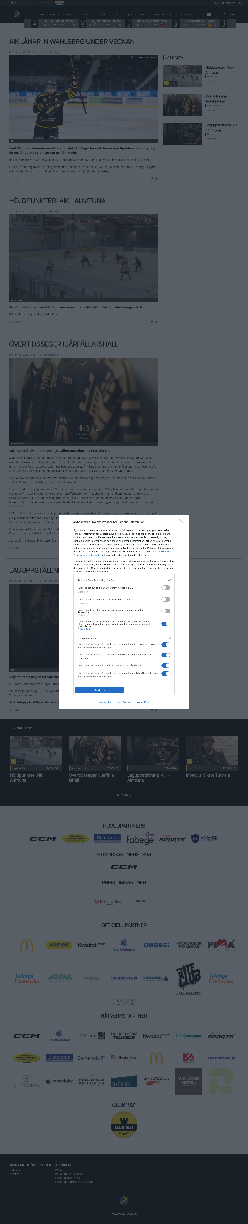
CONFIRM (99, 690)
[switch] (165, 587)
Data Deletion (105, 702)
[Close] (182, 522)
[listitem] (124, 580)
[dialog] (124, 612)
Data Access (124, 702)
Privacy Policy (143, 702)
